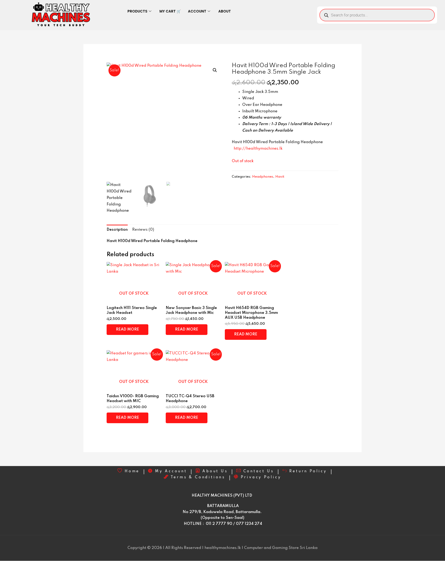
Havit (279, 177)
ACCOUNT (197, 11)
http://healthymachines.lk (258, 149)
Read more (127, 329)
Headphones (262, 177)
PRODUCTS (137, 11)
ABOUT (224, 11)
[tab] (117, 230)
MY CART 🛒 (170, 11)
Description (117, 230)
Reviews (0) (143, 230)
